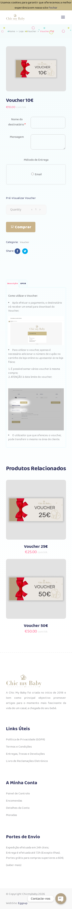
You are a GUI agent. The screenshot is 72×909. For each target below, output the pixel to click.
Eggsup (22, 903)
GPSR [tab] (23, 283)
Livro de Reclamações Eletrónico (27, 761)
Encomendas (14, 800)
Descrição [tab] (12, 283)
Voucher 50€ (36, 626)
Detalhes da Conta (17, 808)
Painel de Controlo (18, 793)
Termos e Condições (19, 746)
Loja (21, 31)
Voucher (31, 31)
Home (11, 31)
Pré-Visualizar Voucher (21, 198)
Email (38, 174)
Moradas (11, 815)
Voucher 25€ (36, 546)
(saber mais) (13, 865)
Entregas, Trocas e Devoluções (25, 754)
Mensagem (17, 137)
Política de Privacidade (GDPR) (25, 739)
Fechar (53, 7)
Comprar (23, 227)
